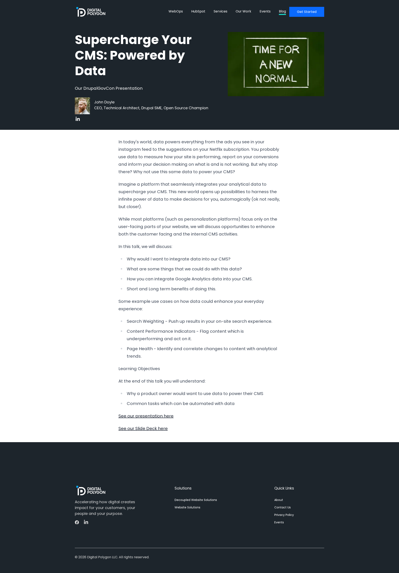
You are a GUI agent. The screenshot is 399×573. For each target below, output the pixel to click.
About (278, 500)
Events (265, 11)
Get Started (306, 11)
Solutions (183, 488)
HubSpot (198, 11)
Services (220, 11)
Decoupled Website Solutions (196, 500)
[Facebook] (77, 522)
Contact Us (282, 507)
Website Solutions (187, 507)
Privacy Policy (284, 515)
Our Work (243, 11)
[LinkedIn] (77, 119)
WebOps (176, 11)
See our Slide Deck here (143, 428)
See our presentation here (146, 416)
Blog (282, 11)
